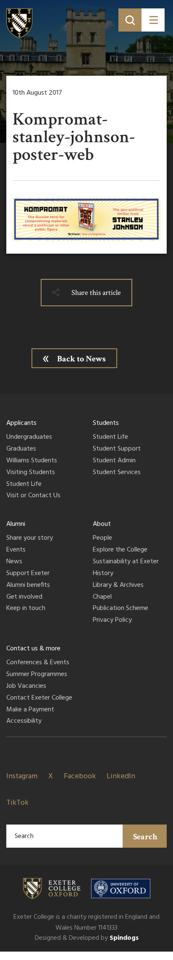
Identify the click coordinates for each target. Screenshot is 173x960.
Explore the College (120, 550)
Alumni (15, 524)
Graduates (21, 449)
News (14, 562)
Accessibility (24, 721)
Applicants (21, 423)
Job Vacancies (26, 687)
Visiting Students (30, 473)
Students (106, 423)
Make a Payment (30, 710)
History (103, 574)
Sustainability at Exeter (126, 562)
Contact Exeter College (39, 698)
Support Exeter (28, 574)
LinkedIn (121, 776)
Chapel (102, 597)
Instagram (21, 776)
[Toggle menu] (153, 20)
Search (145, 836)
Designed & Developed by (87, 938)
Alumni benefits (28, 586)
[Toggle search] (130, 20)
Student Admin (114, 461)
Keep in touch (25, 609)
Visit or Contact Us (33, 496)
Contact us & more (33, 648)
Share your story (29, 538)
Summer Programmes (36, 675)
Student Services (117, 473)
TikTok (17, 803)
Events (16, 550)
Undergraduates (29, 437)
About (102, 524)
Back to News (81, 358)
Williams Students (31, 461)
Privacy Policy (112, 620)
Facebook (80, 776)
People (102, 538)
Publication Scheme (120, 609)
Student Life (24, 485)
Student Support (117, 449)
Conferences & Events (37, 663)
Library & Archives (118, 586)
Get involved (24, 597)
